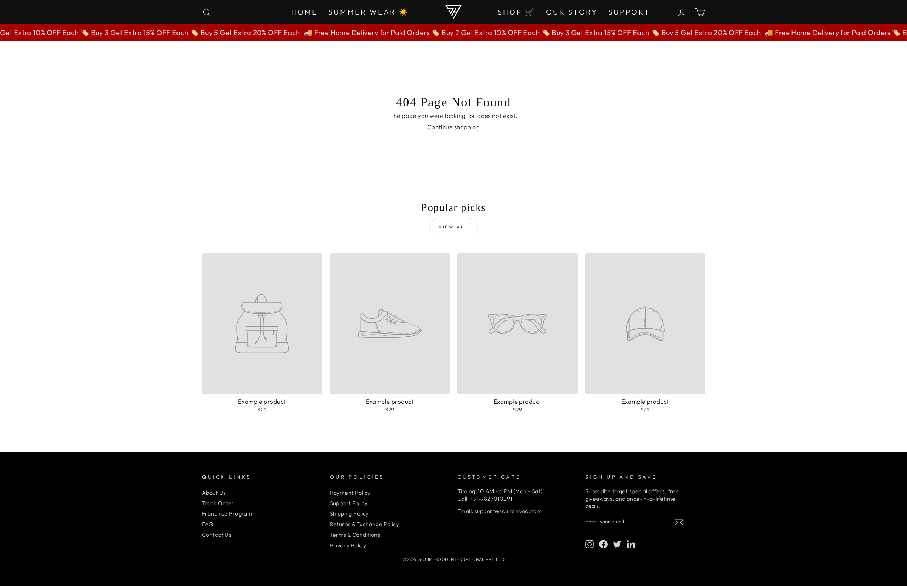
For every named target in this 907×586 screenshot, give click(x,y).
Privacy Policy (348, 545)
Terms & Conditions (355, 534)
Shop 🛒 (516, 11)
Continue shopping (453, 127)
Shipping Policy (349, 513)
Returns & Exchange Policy (364, 524)
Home (304, 11)
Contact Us (216, 534)
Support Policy (349, 503)
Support (629, 11)
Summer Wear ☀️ (368, 11)
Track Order (218, 503)
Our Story (572, 11)
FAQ (207, 524)
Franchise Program (227, 513)
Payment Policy (350, 492)
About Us (214, 492)
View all (453, 226)
